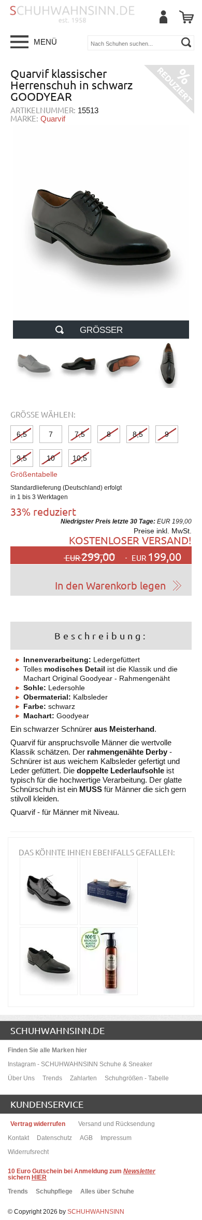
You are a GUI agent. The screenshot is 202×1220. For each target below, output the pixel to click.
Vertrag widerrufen (37, 1124)
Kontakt (18, 1138)
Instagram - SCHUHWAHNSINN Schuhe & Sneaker (80, 1064)
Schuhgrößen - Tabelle (137, 1078)
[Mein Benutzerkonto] (163, 16)
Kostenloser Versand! (130, 539)
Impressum (116, 1138)
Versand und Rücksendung (116, 1124)
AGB (86, 1138)
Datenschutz (54, 1138)
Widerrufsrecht (28, 1152)
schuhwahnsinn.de (57, 1030)
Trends (52, 1078)
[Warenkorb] (186, 16)
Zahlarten (83, 1078)
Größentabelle (33, 474)
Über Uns (21, 1078)
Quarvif (52, 118)
